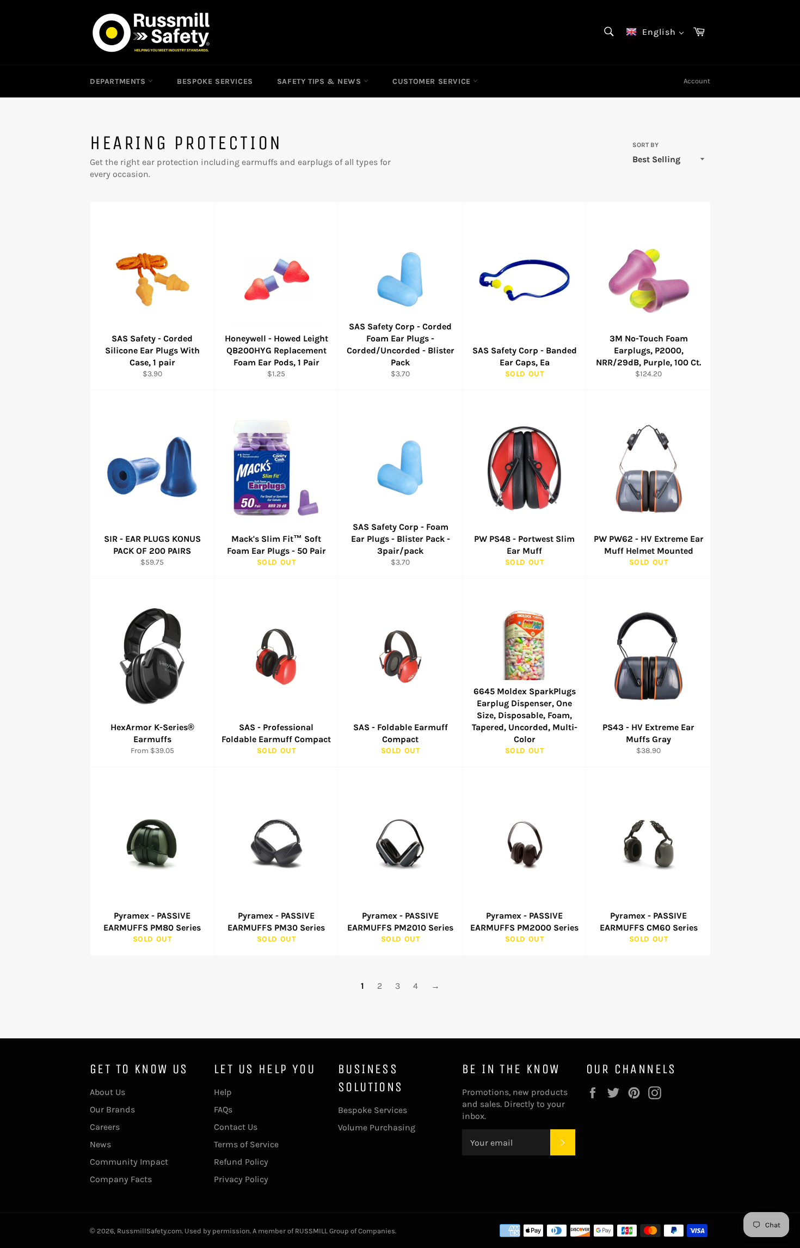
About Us (107, 1092)
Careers (105, 1127)
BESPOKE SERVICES (215, 81)
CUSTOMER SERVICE (432, 81)
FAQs (223, 1109)
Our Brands (112, 1109)
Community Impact (129, 1162)
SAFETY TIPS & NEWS (320, 81)
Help (223, 1092)
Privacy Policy (241, 1179)
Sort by (645, 145)
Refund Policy (241, 1162)
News (100, 1144)
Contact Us (235, 1127)
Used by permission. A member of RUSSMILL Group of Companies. (290, 1231)
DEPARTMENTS (119, 81)
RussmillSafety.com (149, 1231)
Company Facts (121, 1179)
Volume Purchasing (376, 1127)
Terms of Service (246, 1144)
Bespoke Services (372, 1110)
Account (697, 81)
